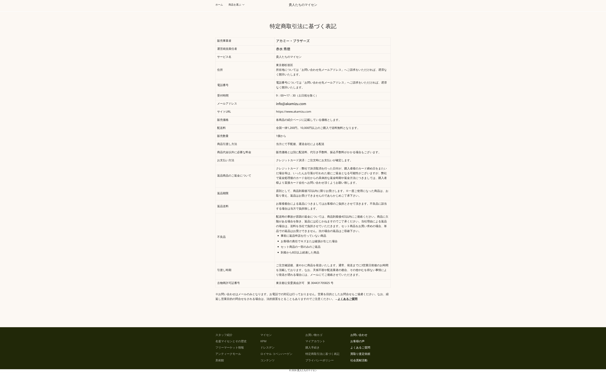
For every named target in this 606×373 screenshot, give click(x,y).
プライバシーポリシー (319, 361)
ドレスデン (267, 348)
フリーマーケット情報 (229, 348)
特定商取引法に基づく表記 (322, 354)
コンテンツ (267, 361)
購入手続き (312, 348)
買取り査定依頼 (360, 354)
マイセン (266, 335)
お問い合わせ (358, 335)
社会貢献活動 (358, 361)
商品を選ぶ (235, 5)
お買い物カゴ (313, 335)
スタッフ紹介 (223, 335)
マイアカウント (315, 342)
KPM (263, 342)
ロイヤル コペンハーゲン (276, 354)
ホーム (219, 5)
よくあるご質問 (360, 348)
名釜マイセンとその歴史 (231, 342)
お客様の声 (357, 342)
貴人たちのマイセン (303, 5)
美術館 (219, 361)
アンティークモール (228, 354)
